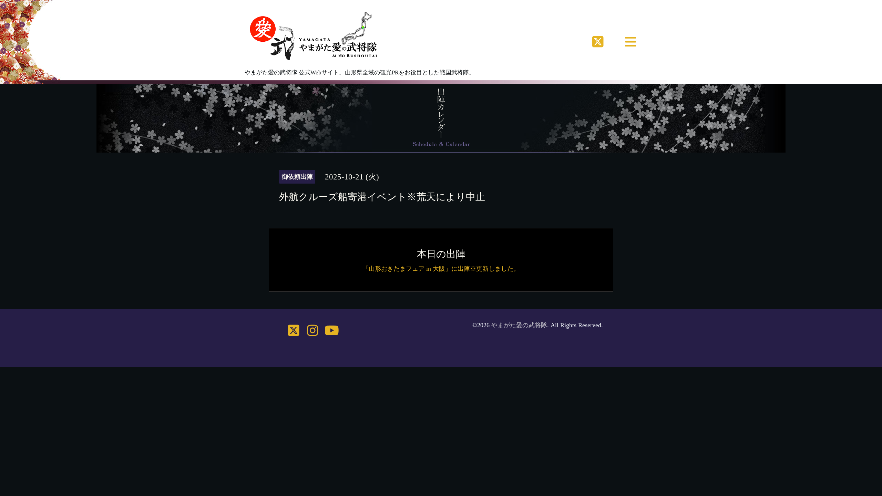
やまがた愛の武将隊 (519, 325)
